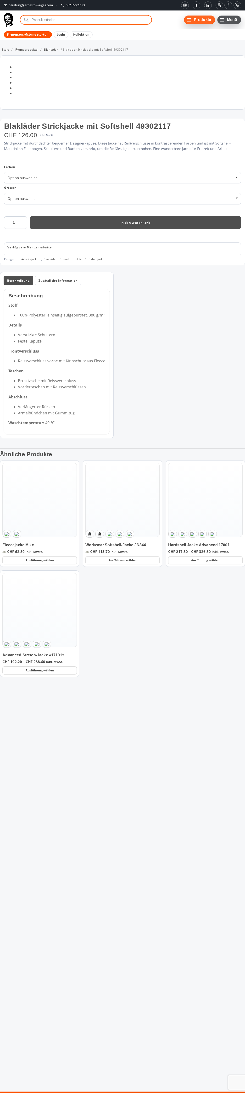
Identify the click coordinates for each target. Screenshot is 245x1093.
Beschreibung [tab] (18, 280)
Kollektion (81, 34)
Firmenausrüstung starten (28, 34)
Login (61, 34)
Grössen (10, 188)
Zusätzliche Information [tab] (58, 280)
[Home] (8, 20)
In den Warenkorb (135, 222)
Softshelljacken (95, 259)
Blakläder (51, 50)
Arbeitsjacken (30, 259)
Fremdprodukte (26, 50)
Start (5, 50)
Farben (9, 167)
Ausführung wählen (40, 560)
